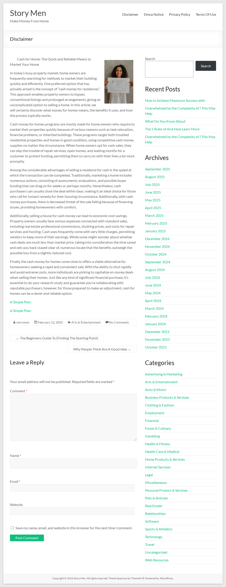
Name (15, 455)
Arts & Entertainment (86, 322)
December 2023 (157, 331)
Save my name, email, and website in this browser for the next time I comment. (73, 528)
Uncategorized (156, 552)
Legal (149, 475)
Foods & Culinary (158, 428)
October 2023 (155, 347)
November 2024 (157, 246)
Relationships (155, 513)
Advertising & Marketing (163, 374)
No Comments (119, 322)
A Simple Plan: (21, 302)
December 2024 (157, 239)
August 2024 (155, 270)
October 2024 (155, 254)
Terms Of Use (206, 14)
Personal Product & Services (166, 490)
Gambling (152, 436)
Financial (152, 420)
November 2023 (157, 339)
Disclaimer (130, 14)
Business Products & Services (167, 397)
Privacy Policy (179, 14)
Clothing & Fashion (159, 405)
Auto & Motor (155, 389)
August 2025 (155, 177)
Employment (154, 413)
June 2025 (153, 192)
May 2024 (152, 293)
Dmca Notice (154, 14)
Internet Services (158, 467)
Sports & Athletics (158, 529)
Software (152, 521)
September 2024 (157, 262)
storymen (22, 322)
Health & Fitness (157, 444)
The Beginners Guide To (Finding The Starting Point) (57, 338)
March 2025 (154, 215)
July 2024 (152, 277)
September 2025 (157, 169)
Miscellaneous (156, 482)
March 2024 (154, 308)
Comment (18, 391)
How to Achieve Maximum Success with (175, 100)
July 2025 (152, 184)
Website (16, 504)
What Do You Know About (165, 121)
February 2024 (156, 316)
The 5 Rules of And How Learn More (172, 129)
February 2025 (156, 223)
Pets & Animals (156, 498)
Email (15, 481)
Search (150, 58)
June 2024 (153, 285)
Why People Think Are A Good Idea (102, 349)
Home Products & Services (165, 459)
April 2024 (153, 300)
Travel (149, 544)
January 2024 (155, 324)
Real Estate (153, 506)
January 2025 (155, 231)
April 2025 (153, 208)
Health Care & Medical (162, 451)
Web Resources (157, 560)
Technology (153, 537)
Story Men (28, 13)
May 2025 (152, 200)
